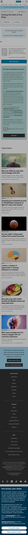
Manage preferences (8, 522)
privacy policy (10, 515)
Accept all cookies (14, 528)
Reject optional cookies (14, 532)
